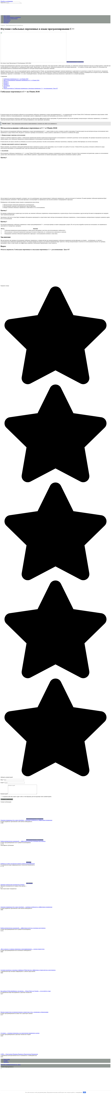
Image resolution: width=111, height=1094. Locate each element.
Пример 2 (6, 83)
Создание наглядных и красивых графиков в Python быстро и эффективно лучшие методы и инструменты (28, 970)
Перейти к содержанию (7, 1)
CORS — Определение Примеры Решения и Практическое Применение (19, 1054)
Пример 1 (6, 81)
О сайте (6, 1060)
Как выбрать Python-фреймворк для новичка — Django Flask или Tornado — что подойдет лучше (26, 991)
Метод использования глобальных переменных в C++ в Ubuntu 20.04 (21, 80)
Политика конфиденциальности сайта (11, 1064)
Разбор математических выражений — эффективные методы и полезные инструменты (23, 841)
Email (2, 782)
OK (84, 1092)
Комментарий (4, 793)
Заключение (7, 85)
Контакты (6, 1062)
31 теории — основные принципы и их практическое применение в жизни (20, 1033)
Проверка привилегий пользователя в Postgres (12, 884)
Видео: (5, 87)
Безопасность (7, 20)
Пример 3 (6, 84)
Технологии (7, 21)
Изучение (6, 22)
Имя (2, 779)
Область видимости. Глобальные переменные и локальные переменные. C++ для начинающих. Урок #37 (31, 88)
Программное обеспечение (11, 18)
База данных (7, 15)
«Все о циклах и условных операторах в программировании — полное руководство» (23, 949)
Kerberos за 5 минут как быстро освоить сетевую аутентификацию (18, 863)
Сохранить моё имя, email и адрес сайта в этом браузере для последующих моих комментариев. (27, 796)
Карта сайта (7, 1059)
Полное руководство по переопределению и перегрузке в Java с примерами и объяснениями (24, 1012)
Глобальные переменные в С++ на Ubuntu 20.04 (16, 79)
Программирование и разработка (12, 17)
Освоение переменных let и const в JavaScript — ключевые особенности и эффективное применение (26, 820)
